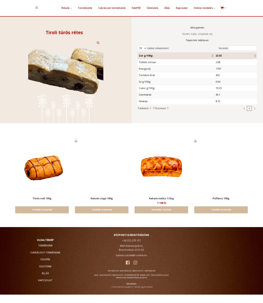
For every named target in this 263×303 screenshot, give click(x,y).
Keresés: (223, 48)
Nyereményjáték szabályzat (137, 275)
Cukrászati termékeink (112, 8)
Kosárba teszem (161, 209)
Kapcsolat (182, 8)
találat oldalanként (158, 48)
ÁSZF (96, 275)
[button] (98, 43)
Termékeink (85, 8)
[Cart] (223, 8)
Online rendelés (203, 8)
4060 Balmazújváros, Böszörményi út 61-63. (131, 247)
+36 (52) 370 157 (131, 240)
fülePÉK (136, 8)
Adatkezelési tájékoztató (111, 275)
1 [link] (249, 108)
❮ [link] (244, 108)
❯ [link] (255, 108)
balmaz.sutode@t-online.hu (131, 255)
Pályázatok (113, 271)
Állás (167, 8)
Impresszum (150, 271)
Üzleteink (152, 8)
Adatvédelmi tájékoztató (131, 271)
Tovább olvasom (42, 209)
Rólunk (65, 8)
